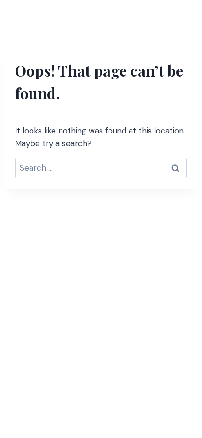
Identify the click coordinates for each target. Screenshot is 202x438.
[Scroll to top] (177, 380)
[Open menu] (181, 16)
